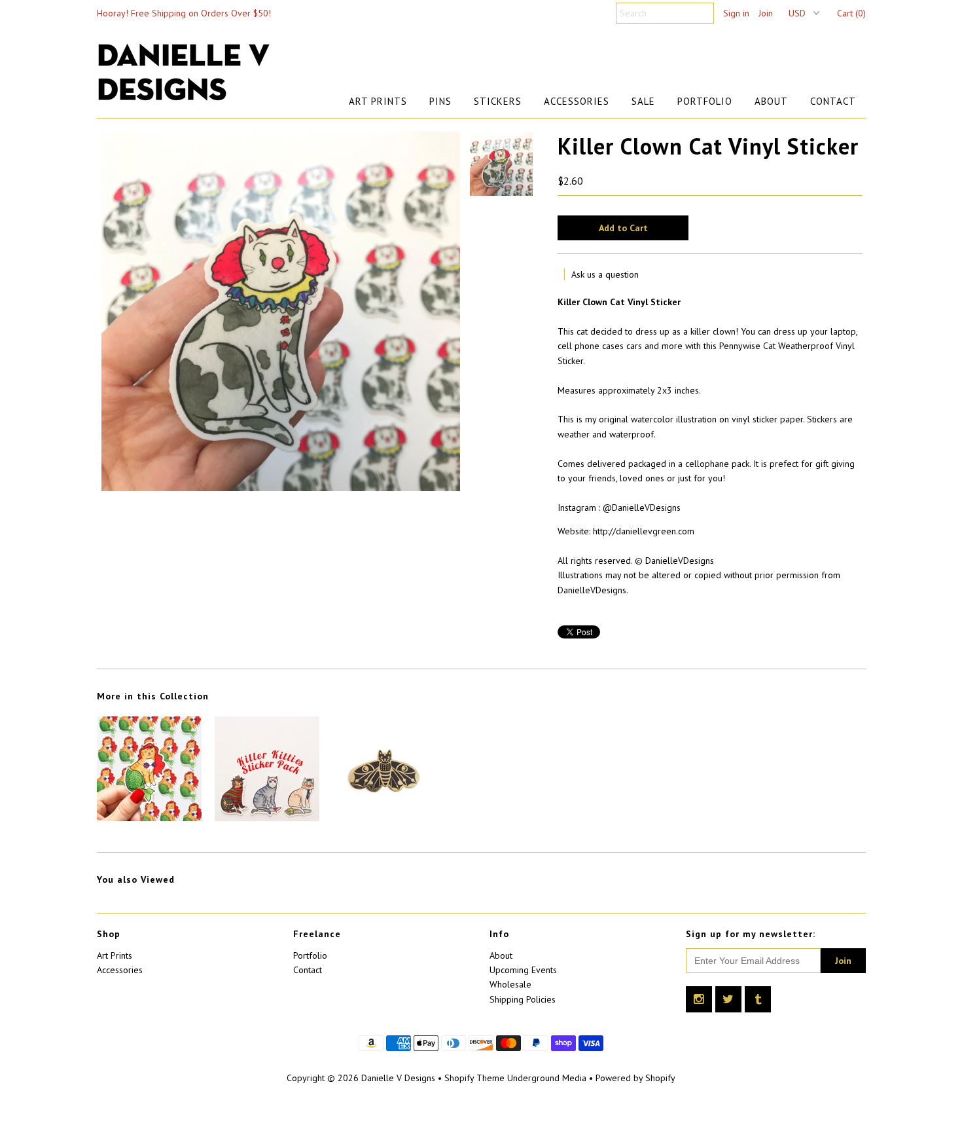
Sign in (736, 13)
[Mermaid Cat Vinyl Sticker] (149, 818)
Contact (833, 101)
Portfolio (704, 101)
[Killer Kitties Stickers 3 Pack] (267, 818)
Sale (643, 101)
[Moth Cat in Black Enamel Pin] (384, 818)
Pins (440, 101)
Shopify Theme (474, 1078)
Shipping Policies (523, 999)
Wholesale (510, 984)
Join (765, 13)
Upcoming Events (523, 970)
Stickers (498, 101)
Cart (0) (851, 13)
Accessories (576, 101)
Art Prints (378, 101)
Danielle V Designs (398, 1078)
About (771, 101)
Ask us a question (605, 274)
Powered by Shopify (635, 1078)
